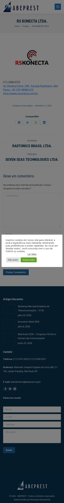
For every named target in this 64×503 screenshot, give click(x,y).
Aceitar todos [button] (29, 259)
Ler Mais (32, 254)
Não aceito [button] (13, 259)
